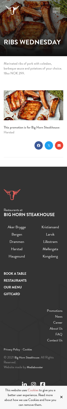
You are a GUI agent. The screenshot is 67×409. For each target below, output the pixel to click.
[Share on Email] (59, 145)
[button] (62, 397)
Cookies (33, 390)
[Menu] (56, 10)
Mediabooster (35, 367)
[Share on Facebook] (38, 145)
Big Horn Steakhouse (27, 357)
